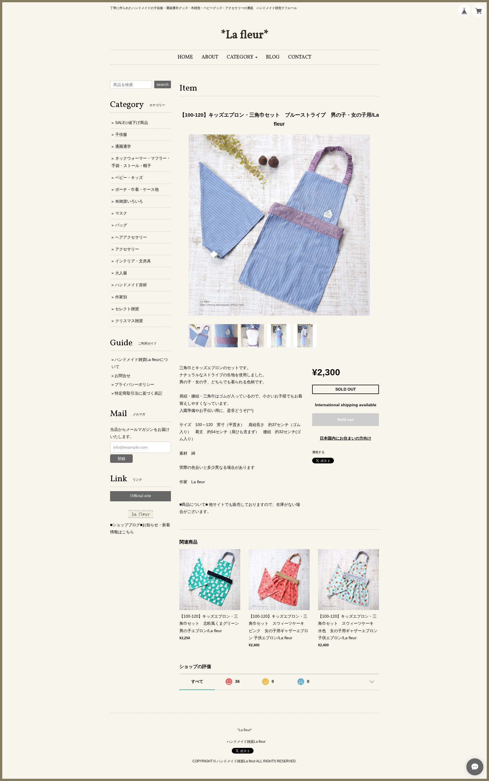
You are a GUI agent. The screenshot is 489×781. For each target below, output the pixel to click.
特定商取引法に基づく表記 (138, 393)
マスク (121, 213)
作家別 (121, 297)
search (162, 84)
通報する (318, 452)
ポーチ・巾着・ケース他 (137, 189)
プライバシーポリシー (134, 384)
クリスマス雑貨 (129, 320)
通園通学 (123, 146)
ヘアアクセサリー (131, 237)
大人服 (121, 273)
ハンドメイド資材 (131, 285)
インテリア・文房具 (133, 261)
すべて (197, 681)
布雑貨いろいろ (129, 201)
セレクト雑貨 (127, 309)
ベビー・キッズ (129, 177)
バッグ (121, 225)
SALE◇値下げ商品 (131, 122)
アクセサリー (127, 249)
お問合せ (122, 375)
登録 (121, 458)
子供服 (121, 134)
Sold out (345, 419)
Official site (140, 496)
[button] (242, 57)
